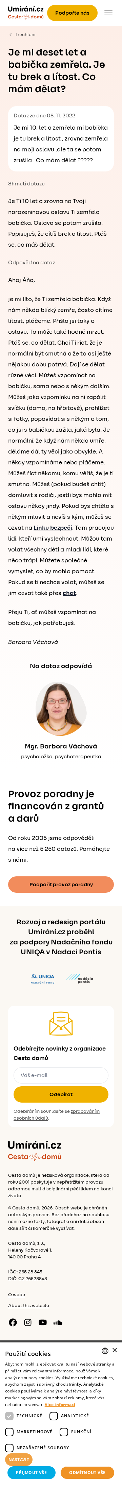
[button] (61, 1460)
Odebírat (61, 1094)
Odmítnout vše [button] (87, 1472)
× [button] (114, 1350)
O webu (16, 1295)
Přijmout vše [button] (31, 1472)
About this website (28, 1305)
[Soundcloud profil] (57, 1322)
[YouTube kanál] (42, 1322)
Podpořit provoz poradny (61, 884)
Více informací (60, 1404)
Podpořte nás (72, 13)
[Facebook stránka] (13, 1322)
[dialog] (61, 1414)
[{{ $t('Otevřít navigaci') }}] (108, 12)
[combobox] (105, 1351)
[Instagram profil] (28, 1322)
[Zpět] (25, 13)
